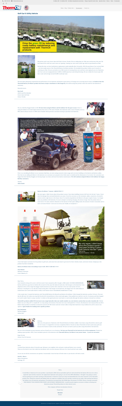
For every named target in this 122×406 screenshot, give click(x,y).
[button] (6, 3)
